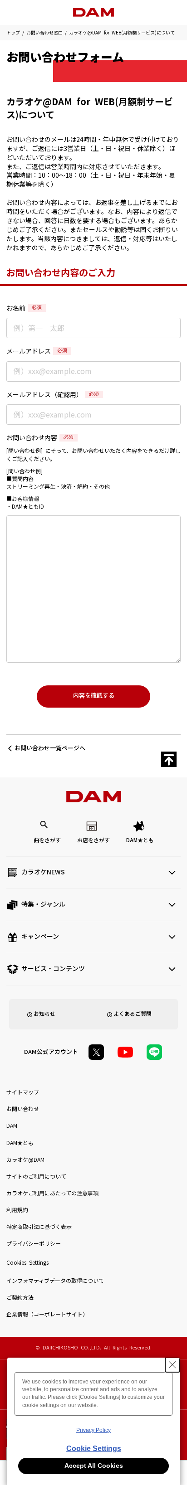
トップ (13, 32)
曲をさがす (47, 840)
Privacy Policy (93, 1430)
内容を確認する (93, 696)
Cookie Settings (93, 1448)
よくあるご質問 (132, 1014)
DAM (11, 1126)
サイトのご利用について (36, 1176)
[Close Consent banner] (172, 1365)
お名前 (24, 308)
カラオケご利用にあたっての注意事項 (52, 1193)
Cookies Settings (27, 1263)
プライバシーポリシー (33, 1244)
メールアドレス (36, 351)
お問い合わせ (22, 1109)
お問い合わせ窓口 (44, 32)
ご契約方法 (20, 1298)
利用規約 (17, 1210)
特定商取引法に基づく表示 (39, 1227)
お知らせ (44, 1014)
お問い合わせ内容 (40, 438)
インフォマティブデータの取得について (55, 1281)
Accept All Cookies (93, 1465)
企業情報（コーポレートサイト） (47, 1314)
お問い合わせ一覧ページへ (50, 748)
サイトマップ (22, 1092)
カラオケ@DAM (25, 1160)
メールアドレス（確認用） (52, 395)
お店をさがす (93, 840)
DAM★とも (140, 840)
